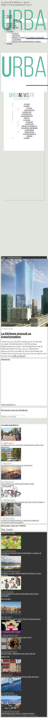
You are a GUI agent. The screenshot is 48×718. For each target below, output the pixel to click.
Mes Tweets (7, 529)
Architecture (11, 25)
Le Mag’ (9, 17)
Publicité (15, 33)
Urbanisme (10, 23)
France (14, 19)
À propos (9, 31)
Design (9, 29)
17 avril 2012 (7, 328)
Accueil (9, 15)
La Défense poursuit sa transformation (16, 335)
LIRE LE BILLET (19, 356)
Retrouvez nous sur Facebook (14, 410)
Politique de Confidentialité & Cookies (26, 41)
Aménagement (12, 27)
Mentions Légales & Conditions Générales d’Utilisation (29, 128)
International (17, 21)
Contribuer (16, 35)
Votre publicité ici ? (8, 404)
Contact (9, 43)
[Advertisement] (24, 176)
